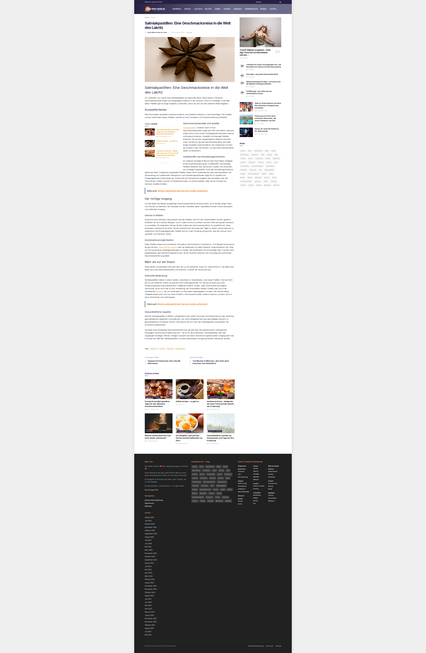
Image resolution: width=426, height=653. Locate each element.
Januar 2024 (149, 582)
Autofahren (258, 151)
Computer (254, 154)
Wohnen (256, 479)
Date (262, 154)
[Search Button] (279, 2)
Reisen (263, 9)
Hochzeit (253, 170)
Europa (270, 474)
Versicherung (243, 477)
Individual (271, 477)
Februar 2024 (150, 579)
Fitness (270, 495)
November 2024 (151, 553)
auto (249, 151)
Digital (187, 9)
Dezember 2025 (151, 527)
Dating (269, 154)
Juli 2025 (148, 540)
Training (273, 181)
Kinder (243, 174)
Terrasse (258, 181)
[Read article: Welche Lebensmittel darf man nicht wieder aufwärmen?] (159, 423)
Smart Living (242, 483)
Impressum (149, 503)
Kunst (240, 504)
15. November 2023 (177, 32)
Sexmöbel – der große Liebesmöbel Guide (262, 74)
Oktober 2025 (150, 530)
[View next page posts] (164, 162)
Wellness (267, 185)
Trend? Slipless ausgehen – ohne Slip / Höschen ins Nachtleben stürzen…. (255, 52)
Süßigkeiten (180, 349)
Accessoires (272, 483)
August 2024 (149, 563)
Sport (274, 177)
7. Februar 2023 (182, 443)
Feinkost (153, 349)
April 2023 (148, 609)
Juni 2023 (148, 602)
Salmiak (170, 349)
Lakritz (162, 349)
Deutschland (272, 471)
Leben (217, 9)
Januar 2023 (149, 615)
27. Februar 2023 (163, 158)
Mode (243, 177)
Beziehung (244, 154)
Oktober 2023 (150, 592)
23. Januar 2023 (213, 443)
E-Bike (243, 158)
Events (240, 501)
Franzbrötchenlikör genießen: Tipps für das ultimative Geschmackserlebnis (168, 132)
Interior (255, 471)
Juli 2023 (148, 599)
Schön (273, 9)
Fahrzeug (276, 158)
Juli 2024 (148, 566)
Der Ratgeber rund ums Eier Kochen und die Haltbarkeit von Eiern (189, 438)
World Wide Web (243, 492)
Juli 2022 (148, 631)
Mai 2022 (148, 635)
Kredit (264, 174)
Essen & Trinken (153, 397)
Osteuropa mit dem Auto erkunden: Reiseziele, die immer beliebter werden (265, 118)
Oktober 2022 (150, 625)
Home (147, 17)
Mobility (256, 477)
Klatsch (198, 9)
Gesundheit (270, 166)
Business (177, 9)
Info (260, 170)
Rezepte (159, 291)
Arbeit (243, 151)
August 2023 (149, 596)
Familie (243, 162)
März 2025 (149, 550)
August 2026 (149, 517)
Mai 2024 (148, 570)
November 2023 (151, 589)
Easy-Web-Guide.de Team (157, 32)
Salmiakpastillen (189, 128)
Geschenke (245, 166)
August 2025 (149, 537)
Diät (276, 154)
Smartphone (242, 486)
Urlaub (251, 185)
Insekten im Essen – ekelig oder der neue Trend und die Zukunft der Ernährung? (167, 153)
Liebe (271, 174)
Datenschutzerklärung (154, 500)
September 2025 (151, 534)
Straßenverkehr (246, 181)
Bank (267, 151)
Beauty (270, 486)
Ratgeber (258, 177)
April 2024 (148, 573)
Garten (269, 162)
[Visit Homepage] (155, 9)
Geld (276, 162)
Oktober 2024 (150, 556)
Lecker (227, 9)
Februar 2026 (150, 524)
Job (239, 474)
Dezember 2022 (151, 618)
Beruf (274, 151)
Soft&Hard (241, 489)
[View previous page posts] (160, 162)
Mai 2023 (148, 605)
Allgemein (242, 466)
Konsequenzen (253, 174)
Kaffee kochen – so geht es (167, 141)
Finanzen (252, 162)
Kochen (149, 431)
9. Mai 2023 (161, 143)
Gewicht (244, 170)
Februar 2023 (150, 612)
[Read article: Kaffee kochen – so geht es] (150, 143)
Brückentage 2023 (151, 490)
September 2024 (151, 560)
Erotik (268, 158)
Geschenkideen (257, 166)
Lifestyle (256, 474)
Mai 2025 (148, 547)
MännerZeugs (251, 9)
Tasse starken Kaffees (168, 247)
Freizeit (261, 162)
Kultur (208, 9)
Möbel (250, 177)
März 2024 (149, 576)
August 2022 (149, 628)
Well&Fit (271, 493)
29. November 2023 (164, 136)
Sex (254, 503)
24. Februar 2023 (152, 441)
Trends (243, 185)
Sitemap (148, 506)
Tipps (266, 181)
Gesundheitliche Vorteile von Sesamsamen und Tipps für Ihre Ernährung (220, 438)
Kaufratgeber (269, 170)
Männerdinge (273, 466)
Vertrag (258, 185)
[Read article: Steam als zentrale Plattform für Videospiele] (246, 132)
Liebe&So (238, 9)
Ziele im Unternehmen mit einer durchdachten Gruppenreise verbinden (268, 105)
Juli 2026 (148, 520)
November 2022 (151, 622)
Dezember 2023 (151, 586)
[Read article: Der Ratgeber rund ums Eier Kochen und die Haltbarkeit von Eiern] (190, 423)
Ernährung (259, 158)
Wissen (276, 185)
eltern (250, 158)
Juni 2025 (148, 543)
